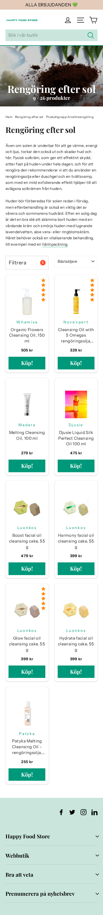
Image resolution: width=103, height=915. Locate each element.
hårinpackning (55, 244)
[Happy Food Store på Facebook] (61, 812)
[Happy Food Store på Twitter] (72, 812)
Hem (8, 117)
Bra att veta (19, 874)
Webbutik (17, 855)
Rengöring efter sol (29, 117)
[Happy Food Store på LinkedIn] (94, 812)
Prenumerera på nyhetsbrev (40, 893)
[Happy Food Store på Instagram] (83, 812)
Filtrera (26, 262)
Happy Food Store (27, 836)
